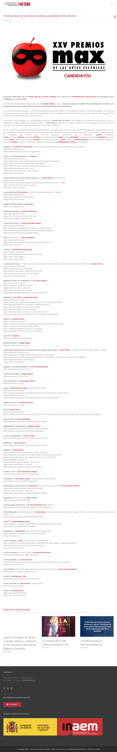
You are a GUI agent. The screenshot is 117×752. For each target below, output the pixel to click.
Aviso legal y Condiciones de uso (76, 749)
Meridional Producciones (22, 249)
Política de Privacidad (58, 749)
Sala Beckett (20, 531)
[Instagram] (11, 688)
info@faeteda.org (28, 680)
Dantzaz (16, 336)
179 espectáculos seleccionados (83, 97)
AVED (12, 139)
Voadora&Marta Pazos (21, 521)
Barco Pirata (97, 264)
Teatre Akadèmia (28, 237)
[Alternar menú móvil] (112, 3)
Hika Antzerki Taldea (19, 388)
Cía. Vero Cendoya (40, 280)
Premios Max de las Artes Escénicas (42, 97)
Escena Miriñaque (23, 419)
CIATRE (62, 139)
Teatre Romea (40, 512)
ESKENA (14, 142)
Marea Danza (15, 409)
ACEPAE (99, 135)
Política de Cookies (94, 749)
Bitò (20, 540)
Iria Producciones (20, 192)
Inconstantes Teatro (22, 479)
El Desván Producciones (22, 147)
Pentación (29, 204)
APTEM (36, 137)
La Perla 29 (32, 156)
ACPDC (6, 137)
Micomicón (33, 486)
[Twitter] (8, 688)
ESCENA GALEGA (81, 139)
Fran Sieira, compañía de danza (25, 297)
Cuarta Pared (46, 178)
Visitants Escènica (26, 402)
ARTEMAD (74, 137)
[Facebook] (4, 688)
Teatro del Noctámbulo (67, 569)
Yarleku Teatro (29, 436)
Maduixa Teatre (18, 319)
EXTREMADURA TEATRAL (66, 142)
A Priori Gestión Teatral (70, 486)
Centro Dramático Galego (31, 223)
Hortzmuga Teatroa (27, 381)
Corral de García (26, 560)
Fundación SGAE (47, 104)
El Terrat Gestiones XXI (39, 367)
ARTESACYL (102, 137)
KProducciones (17, 590)
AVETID (37, 139)
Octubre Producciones (42, 552)
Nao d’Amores (19, 443)
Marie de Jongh (34, 426)
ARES (61, 137)
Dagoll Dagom (25, 343)
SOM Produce (25, 583)
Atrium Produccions (29, 211)
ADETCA (21, 137)
